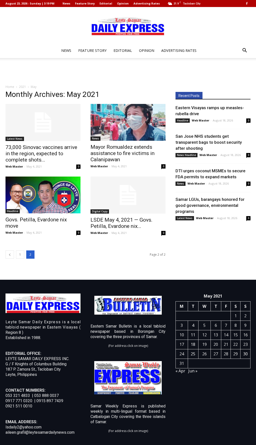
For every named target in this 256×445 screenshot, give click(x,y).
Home (10, 87)
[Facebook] (246, 3)
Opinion (123, 3)
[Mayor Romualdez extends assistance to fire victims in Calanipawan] (128, 122)
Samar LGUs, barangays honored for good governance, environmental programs (210, 205)
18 (193, 344)
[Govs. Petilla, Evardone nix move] (43, 195)
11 (193, 335)
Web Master (14, 166)
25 (193, 354)
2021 (22, 87)
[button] (244, 51)
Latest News (14, 138)
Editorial (106, 3)
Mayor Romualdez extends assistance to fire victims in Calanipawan (122, 153)
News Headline (186, 155)
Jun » (193, 371)
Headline (12, 211)
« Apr (180, 371)
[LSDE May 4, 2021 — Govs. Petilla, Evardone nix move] (128, 195)
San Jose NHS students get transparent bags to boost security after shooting (209, 142)
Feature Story (85, 3)
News (66, 3)
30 (245, 354)
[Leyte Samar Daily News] (128, 26)
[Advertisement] (128, 71)
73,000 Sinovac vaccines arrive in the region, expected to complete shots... (41, 153)
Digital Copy (100, 211)
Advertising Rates (147, 3)
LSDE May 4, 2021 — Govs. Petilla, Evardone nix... (121, 223)
